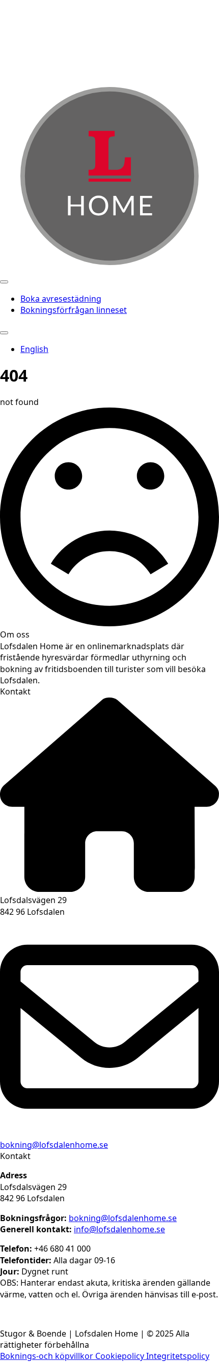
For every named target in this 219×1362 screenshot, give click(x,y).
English (34, 349)
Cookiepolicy (120, 1355)
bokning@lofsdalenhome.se (54, 1144)
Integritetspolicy (177, 1355)
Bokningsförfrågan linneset (73, 309)
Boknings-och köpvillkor (47, 1355)
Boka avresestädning (60, 298)
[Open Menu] (4, 281)
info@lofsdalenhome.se (119, 1229)
